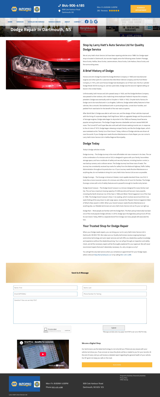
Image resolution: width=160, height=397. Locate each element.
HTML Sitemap (124, 380)
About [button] (67, 22)
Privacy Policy (123, 378)
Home (10, 22)
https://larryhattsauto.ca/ (102, 254)
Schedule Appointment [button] (140, 9)
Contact (77, 22)
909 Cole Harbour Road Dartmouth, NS (71, 11)
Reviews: (102, 10)
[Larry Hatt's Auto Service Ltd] (24, 9)
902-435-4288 (125, 254)
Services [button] (20, 22)
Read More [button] (117, 364)
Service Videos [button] (55, 22)
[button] (87, 21)
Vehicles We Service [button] (36, 22)
